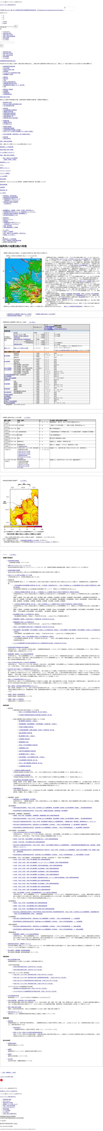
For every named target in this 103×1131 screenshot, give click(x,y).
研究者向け (6, 217)
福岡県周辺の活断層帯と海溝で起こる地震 (19, 314)
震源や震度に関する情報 (6, 149)
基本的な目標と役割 (8, 69)
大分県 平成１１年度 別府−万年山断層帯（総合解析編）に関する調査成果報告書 (36, 871)
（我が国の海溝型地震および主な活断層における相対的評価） (49, 328)
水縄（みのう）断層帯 (85, 281)
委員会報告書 (3, 184)
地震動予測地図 (7, 126)
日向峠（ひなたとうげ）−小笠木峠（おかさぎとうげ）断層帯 (71, 259)
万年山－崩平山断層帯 (10, 378)
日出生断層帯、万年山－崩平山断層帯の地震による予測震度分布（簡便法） (33, 636)
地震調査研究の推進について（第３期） (14, 85)
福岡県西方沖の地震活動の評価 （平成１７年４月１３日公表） (30, 988)
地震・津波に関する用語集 (7, 155)
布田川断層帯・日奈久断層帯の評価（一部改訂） (32, 757)
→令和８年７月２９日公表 (23, 464)
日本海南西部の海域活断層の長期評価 (23, 780)
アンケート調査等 (5, 173)
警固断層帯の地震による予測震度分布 (23, 622)
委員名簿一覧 (3, 190)
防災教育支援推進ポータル (10, 215)
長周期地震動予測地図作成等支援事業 (18, 647)
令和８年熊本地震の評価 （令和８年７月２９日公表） (28, 969)
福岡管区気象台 (12, 1043)
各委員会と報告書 (8, 89)
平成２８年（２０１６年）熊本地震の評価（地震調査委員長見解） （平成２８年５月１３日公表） (40, 977)
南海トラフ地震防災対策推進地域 (73, 306)
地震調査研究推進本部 (9, 66)
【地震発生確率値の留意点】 (60, 328)
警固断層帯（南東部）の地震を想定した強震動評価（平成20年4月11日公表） (34, 619)
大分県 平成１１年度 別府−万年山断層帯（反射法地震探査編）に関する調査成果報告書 (37, 865)
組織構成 (5, 71)
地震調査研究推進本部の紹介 (8, 60)
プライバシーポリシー (9, 1107)
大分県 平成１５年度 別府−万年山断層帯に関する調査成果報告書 (31, 889)
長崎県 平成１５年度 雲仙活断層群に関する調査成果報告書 (30, 905)
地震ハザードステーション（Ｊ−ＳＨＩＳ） (20, 565)
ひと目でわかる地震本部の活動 (11, 72)
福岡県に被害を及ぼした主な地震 (45, 314)
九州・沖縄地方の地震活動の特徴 (12, 240)
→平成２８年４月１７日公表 (23, 452)
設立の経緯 (6, 68)
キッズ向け (6, 230)
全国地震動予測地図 (8, 128)
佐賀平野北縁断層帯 (9, 403)
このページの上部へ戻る (6, 1076)
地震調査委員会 (7, 94)
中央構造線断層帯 (9, 374)
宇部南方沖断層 (8, 394)
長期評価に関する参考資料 (10, 118)
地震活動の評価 (7, 102)
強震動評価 (6, 120)
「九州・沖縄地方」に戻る (8, 1072)
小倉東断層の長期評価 (25, 766)
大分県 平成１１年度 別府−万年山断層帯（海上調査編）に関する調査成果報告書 (36, 868)
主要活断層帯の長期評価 (10, 110)
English (5, 23)
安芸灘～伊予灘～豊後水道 (21, 336)
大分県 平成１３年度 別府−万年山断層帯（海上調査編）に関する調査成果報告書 (36, 883)
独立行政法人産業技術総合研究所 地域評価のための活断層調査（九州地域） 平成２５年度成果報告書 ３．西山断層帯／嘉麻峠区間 (50, 824)
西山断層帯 (82, 297)
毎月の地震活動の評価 (14, 959)
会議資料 (2, 187)
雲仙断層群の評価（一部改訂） (27, 754)
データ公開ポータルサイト (7, 152)
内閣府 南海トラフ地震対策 (16, 699)
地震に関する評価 (5, 97)
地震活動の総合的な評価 (10, 83)
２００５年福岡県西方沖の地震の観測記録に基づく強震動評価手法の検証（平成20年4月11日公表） (40, 643)
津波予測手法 (7, 138)
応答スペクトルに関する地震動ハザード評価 (20, 575)
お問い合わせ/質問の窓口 (10, 1113)
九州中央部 (17, 337)
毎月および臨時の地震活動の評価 (12, 104)
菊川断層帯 (7, 355)
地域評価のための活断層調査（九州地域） (24, 799)
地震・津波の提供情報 (6, 141)
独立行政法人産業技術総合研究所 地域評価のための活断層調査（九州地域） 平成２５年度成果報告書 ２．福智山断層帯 (47, 926)
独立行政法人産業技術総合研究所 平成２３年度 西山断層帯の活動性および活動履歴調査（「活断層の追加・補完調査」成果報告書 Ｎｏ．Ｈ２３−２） (54, 821)
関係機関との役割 (8, 74)
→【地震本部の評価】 (22, 446)
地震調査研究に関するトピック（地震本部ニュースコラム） (19, 212)
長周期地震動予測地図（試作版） (12, 129)
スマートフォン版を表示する (8, 4)
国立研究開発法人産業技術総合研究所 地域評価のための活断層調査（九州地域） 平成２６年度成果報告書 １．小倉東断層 (47, 921)
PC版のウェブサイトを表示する (8, 1091)
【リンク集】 (20, 458)
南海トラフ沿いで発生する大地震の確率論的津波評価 (27, 1032)
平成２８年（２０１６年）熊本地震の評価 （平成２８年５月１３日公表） (33, 974)
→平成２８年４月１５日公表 (23, 451)
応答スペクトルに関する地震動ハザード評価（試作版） (18, 131)
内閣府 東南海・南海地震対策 (16, 694)
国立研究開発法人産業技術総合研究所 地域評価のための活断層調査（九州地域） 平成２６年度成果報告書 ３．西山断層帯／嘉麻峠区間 (51, 827)
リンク (28, 315)
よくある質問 (3, 176)
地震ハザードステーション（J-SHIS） (40, 542)
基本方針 (5, 78)
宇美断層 (6, 399)
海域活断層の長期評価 (9, 114)
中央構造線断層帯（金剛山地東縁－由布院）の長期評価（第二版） (37, 730)
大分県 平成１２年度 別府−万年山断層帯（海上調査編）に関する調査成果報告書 (36, 874)
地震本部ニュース (5, 162)
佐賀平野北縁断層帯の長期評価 (27, 751)
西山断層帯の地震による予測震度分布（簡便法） (26, 614)
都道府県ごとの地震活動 (6, 147)
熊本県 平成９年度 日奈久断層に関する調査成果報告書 (29, 842)
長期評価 (5, 108)
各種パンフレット (5, 167)
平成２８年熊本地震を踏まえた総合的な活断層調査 (22, 662)
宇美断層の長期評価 (24, 739)
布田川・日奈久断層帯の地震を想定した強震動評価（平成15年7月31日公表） (34, 627)
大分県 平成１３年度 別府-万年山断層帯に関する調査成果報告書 (31, 880)
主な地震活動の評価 (8, 105)
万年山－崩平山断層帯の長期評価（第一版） (31, 763)
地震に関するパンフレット (15, 1012)
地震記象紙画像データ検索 (10, 227)
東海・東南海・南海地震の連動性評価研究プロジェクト (23, 686)
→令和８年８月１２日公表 (23, 466)
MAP (16, 1123)
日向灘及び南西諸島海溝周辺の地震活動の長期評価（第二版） (36, 715)
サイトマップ (6, 1101)
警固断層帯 (80, 295)
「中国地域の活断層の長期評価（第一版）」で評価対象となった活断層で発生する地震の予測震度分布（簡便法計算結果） (46, 592)
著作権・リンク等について (10, 1104)
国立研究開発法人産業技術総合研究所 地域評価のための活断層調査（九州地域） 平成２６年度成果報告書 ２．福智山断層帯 (48, 929)
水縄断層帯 (64, 298)
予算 (4, 80)
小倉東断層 (69, 293)
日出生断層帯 (7, 376)
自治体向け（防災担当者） (10, 195)
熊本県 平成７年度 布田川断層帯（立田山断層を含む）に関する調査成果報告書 (35, 839)
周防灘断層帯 (7, 392)
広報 (4, 86)
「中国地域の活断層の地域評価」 (22, 770)
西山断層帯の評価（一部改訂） (27, 736)
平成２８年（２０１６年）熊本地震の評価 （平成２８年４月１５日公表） (33, 983)
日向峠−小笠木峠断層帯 (80, 265)
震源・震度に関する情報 (14, 1007)
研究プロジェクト (8, 219)
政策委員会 (6, 92)
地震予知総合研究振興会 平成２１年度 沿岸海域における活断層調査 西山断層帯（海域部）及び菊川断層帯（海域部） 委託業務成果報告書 (52, 807)
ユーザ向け (3, 193)
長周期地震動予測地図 (14, 570)
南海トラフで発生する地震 (21, 348)
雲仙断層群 (7, 384)
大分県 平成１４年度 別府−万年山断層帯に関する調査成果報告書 (31, 886)
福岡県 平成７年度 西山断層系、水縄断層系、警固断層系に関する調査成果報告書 (36, 815)
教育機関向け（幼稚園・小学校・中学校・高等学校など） (18, 210)
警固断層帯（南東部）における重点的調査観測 (20, 654)
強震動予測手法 (7, 122)
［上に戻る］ (32, 322)
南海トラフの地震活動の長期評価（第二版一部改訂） (67, 350)
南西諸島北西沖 (18, 344)
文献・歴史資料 (7, 225)
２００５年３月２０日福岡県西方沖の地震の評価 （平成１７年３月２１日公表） (35, 991)
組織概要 (5, 91)
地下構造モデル (7, 124)
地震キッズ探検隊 (8, 231)
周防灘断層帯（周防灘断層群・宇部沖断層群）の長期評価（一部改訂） (38, 724)
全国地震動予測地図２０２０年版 (30, 540)
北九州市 (10, 1059)
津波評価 (5, 137)
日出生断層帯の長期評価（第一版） (28, 760)
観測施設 (5, 221)
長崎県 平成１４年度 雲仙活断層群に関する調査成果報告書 (30, 902)
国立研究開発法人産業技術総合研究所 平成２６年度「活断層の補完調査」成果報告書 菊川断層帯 (40, 810)
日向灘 (15, 332)
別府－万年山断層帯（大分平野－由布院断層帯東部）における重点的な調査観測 (35, 892)
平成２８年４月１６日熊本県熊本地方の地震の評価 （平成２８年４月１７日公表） (35, 980)
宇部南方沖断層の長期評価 (26, 727)
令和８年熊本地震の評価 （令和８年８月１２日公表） (28, 966)
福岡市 (10, 1054)
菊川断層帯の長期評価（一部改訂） (28, 721)
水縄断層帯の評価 (23, 748)
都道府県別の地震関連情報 (10, 197)
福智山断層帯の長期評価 (25, 733)
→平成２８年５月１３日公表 (23, 454)
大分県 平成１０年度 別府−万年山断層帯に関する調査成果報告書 (31, 859)
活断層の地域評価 (8, 111)
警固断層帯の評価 (23, 742)
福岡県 (10, 1049)
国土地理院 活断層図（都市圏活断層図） (19, 950)
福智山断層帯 (76, 293)
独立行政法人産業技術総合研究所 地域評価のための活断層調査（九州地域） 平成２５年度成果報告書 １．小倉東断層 (46, 918)
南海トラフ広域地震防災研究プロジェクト (19, 679)
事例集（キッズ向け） (9, 234)
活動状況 (5, 77)
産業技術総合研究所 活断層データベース (19, 943)
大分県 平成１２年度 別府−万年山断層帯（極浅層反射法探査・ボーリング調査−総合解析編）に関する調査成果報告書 (46, 877)
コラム (2, 165)
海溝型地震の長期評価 (9, 113)
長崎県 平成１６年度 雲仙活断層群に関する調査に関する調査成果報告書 (33, 908)
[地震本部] (3, 237)
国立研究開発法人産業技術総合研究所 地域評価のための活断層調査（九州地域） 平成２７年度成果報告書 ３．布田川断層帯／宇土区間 (51, 854)
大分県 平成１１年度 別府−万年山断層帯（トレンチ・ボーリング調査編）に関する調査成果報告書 (40, 862)
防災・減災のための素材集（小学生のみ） (14, 233)
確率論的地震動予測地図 (14, 315)
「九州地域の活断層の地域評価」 (22, 775)
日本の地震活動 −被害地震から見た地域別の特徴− (22, 1000)
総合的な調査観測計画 (9, 82)
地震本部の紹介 (7, 1099)
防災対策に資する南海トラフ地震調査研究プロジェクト (23, 669)
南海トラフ (7, 348)
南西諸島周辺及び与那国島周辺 (22, 339)
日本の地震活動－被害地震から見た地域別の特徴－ (17, 134)
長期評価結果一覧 (8, 116)
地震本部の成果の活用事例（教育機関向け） (15, 213)
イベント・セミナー (5, 170)
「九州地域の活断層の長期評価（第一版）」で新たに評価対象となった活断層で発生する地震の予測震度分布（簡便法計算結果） (48, 604)
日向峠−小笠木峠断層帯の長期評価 (28, 745)
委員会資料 (3, 179)
